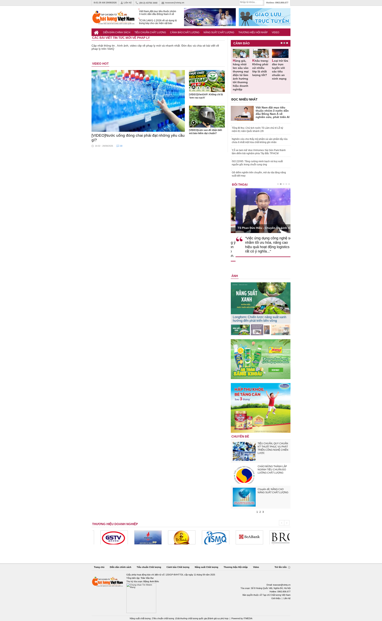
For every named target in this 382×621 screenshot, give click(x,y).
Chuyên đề (240, 436)
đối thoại (240, 184)
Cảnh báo (241, 43)
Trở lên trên (281, 567)
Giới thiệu (276, 598)
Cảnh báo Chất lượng (184, 32)
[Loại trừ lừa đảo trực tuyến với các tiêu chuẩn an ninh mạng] (280, 53)
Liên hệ (128, 2)
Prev (281, 522)
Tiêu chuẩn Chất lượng (150, 32)
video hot (100, 63)
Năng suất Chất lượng (219, 32)
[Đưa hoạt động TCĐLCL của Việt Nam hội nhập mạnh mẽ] (280, 329)
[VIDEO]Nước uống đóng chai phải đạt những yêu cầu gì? (138, 137)
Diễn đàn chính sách (116, 32)
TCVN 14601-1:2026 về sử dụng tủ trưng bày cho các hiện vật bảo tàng (158, 22)
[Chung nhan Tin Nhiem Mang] (191, 593)
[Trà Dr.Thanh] (174, 537)
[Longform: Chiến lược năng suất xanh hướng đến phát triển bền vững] (240, 329)
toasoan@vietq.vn (174, 2)
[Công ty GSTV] (106, 537)
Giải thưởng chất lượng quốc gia (192, 618)
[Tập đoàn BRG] (275, 537)
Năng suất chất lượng (140, 618)
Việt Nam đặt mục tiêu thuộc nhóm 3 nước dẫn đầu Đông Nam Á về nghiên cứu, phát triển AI (157, 13)
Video (275, 32)
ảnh (234, 276)
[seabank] (241, 537)
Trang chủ (99, 567)
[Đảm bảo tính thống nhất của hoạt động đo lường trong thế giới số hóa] (260, 329)
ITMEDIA (248, 618)
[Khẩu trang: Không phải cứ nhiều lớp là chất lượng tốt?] (260, 53)
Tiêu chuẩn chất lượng (163, 618)
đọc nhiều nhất (244, 99)
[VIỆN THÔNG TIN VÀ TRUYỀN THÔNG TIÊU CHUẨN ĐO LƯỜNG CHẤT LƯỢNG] (207, 537)
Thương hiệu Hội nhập (253, 32)
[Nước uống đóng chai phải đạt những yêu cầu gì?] (138, 101)
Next (286, 522)
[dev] (140, 537)
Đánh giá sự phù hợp (218, 618)
